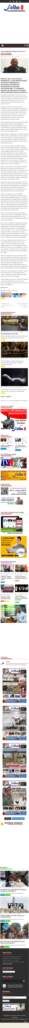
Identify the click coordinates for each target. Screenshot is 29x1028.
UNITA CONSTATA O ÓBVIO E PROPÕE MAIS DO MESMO (21, 598)
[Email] (25, 294)
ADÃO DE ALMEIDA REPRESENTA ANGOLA (21, 577)
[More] (21, 296)
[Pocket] (8, 296)
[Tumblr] (15, 294)
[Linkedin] (4, 294)
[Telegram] (19, 296)
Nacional (3, 298)
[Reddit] (6, 294)
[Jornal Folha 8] (2, 45)
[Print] (8, 294)
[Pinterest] (4, 296)
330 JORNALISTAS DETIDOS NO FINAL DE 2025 (21, 447)
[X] (21, 294)
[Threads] (17, 294)
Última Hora (3, 448)
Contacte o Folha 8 (7, 963)
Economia (3, 582)
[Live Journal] (12, 296)
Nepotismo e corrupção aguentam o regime (6, 305)
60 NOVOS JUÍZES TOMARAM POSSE (6, 597)
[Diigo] (6, 296)
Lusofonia (17, 580)
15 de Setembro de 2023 (7, 358)
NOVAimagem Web (23, 1019)
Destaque (3, 895)
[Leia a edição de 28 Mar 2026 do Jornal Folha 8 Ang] (14, 685)
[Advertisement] (14, 28)
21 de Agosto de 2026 (6, 887)
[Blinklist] (2, 296)
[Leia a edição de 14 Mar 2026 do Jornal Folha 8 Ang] (14, 760)
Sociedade (17, 602)
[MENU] (27, 45)
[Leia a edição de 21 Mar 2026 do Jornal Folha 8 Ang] (14, 723)
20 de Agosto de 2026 (6, 913)
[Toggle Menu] (24, 981)
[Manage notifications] (25, 1022)
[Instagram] (12, 294)
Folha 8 (2, 946)
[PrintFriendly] (17, 296)
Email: (4, 995)
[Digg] (15, 296)
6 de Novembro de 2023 (7, 332)
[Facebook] (2, 294)
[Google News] (10, 296)
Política (2, 601)
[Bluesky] (19, 294)
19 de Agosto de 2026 (6, 939)
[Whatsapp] (10, 294)
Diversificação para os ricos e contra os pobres (22, 305)
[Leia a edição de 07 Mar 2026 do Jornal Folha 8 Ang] (14, 797)
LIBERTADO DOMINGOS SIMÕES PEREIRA (7, 446)
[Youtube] (23, 294)
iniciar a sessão (9, 400)
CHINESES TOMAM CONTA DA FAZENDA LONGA (6, 578)
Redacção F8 (16, 56)
